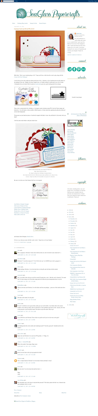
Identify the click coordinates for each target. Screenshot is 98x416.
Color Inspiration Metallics (76, 265)
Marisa (19, 267)
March (72, 239)
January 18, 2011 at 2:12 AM (26, 376)
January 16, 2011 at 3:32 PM (26, 319)
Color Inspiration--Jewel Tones (77, 271)
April (71, 237)
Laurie (19, 315)
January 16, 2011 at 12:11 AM (27, 263)
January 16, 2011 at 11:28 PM (27, 346)
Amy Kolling (20, 380)
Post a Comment (17, 390)
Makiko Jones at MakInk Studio (21, 209)
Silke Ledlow (20, 333)
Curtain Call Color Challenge (20, 77)
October (72, 223)
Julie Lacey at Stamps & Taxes (21, 206)
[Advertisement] (49, 411)
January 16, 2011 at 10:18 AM (27, 299)
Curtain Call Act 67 (74, 245)
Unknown (20, 358)
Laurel (19, 295)
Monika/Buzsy (21, 285)
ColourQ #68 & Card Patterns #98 (77, 277)
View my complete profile (74, 54)
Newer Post (16, 392)
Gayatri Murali (70, 136)
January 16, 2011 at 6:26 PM (26, 329)
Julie (19, 250)
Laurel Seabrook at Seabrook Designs (22, 207)
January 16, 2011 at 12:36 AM (27, 271)
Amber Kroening (71, 129)
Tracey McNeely (71, 152)
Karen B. (20, 350)
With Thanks (73, 301)
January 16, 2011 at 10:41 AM (27, 311)
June (71, 232)
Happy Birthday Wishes (75, 299)
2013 (70, 212)
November (72, 221)
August (72, 228)
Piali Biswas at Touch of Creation (21, 213)
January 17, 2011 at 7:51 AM (26, 354)
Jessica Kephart (70, 138)
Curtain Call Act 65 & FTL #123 (77, 283)
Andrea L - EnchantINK (23, 342)
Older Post (64, 392)
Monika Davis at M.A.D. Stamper (21, 211)
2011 (70, 217)
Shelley (19, 303)
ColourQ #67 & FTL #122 (76, 291)
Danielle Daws (30, 236)
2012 (70, 214)
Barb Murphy (70, 131)
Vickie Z (19, 323)
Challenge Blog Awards (22, 23)
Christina (79, 33)
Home (13, 23)
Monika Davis (70, 146)
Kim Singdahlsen (71, 139)
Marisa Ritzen (70, 142)
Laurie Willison (70, 141)
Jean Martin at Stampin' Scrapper (21, 204)
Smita (19, 366)
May (71, 234)
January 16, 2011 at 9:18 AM (26, 291)
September (72, 225)
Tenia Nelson (70, 151)
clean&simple (38, 84)
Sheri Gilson (70, 147)
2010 (70, 305)
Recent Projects (42, 23)
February (72, 241)
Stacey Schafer (70, 149)
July (71, 230)
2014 (70, 210)
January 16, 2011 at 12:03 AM (27, 255)
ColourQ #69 (73, 259)
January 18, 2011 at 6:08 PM (26, 386)
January (72, 243)
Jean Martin (20, 258)
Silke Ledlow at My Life (19, 214)
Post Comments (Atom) (25, 396)
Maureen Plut (70, 144)
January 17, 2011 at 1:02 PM (26, 363)
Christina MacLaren (71, 133)
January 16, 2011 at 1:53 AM (26, 281)
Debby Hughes (70, 134)
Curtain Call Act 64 (74, 293)
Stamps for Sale (33, 23)
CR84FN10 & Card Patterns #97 (77, 289)
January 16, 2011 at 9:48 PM (26, 338)
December (72, 219)
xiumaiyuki (20, 275)
